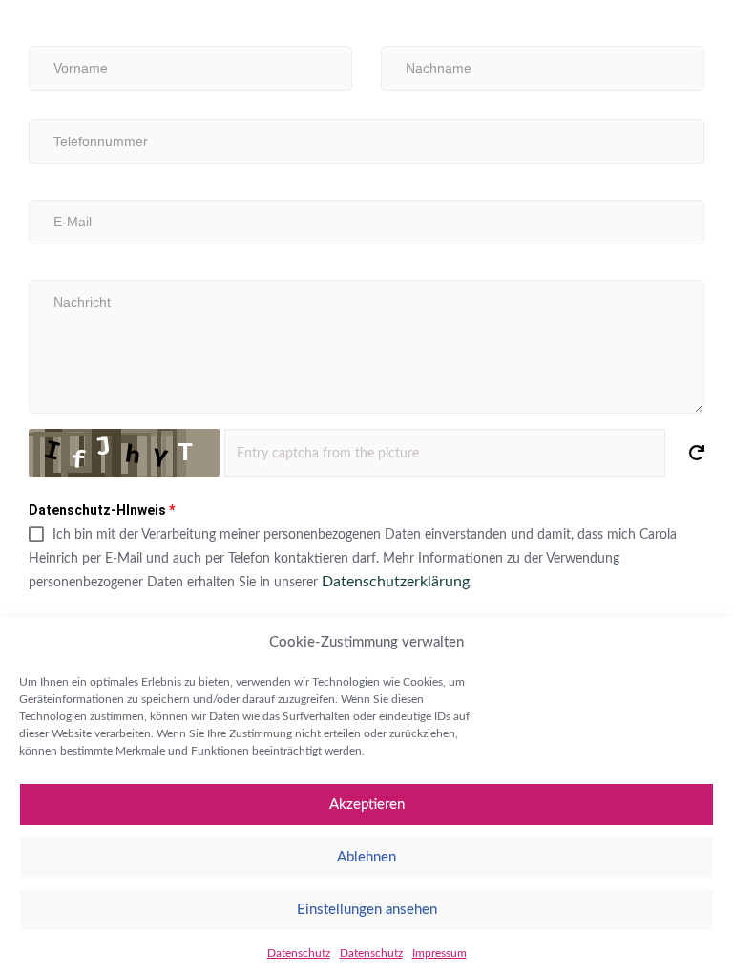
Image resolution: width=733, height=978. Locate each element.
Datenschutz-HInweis (102, 510)
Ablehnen (366, 857)
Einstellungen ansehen (367, 910)
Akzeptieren (367, 804)
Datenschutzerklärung (396, 581)
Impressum (439, 953)
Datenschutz (298, 953)
